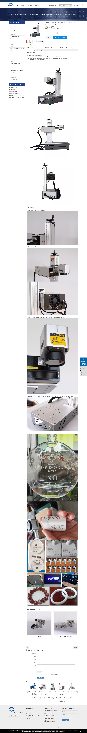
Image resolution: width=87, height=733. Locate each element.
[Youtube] (17, 715)
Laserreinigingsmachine (15, 63)
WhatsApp (83, 374)
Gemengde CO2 (13, 52)
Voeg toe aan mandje (61, 37)
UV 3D (12, 44)
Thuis (27, 710)
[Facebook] (9, 715)
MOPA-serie (13, 27)
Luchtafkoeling (13, 32)
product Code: (63, 47)
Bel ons (82, 372)
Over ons (28, 718)
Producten (28, 712)
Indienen (40, 677)
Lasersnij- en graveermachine (16, 48)
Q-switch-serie (13, 28)
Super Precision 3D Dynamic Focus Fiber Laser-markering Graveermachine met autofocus (71, 694)
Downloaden (28, 716)
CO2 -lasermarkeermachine (49, 716)
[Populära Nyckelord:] (71, 5)
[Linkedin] (13, 715)
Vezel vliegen (13, 58)
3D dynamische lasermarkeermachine (17, 41)
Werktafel (12, 81)
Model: (28, 47)
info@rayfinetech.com (16, 93)
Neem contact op (29, 720)
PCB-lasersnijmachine (14, 36)
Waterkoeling (13, 34)
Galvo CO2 (12, 54)
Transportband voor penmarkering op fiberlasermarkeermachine (18, 74)
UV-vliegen (12, 59)
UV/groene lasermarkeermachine (17, 30)
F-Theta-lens (13, 75)
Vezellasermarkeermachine (15, 25)
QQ (82, 370)
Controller (12, 72)
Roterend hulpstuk (14, 79)
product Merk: (46, 47)
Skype (82, 366)
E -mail (82, 368)
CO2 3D (12, 46)
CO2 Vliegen (13, 61)
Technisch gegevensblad (41, 50)
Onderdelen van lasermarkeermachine (17, 70)
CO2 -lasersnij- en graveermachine (50, 715)
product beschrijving (31, 50)
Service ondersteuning (30, 713)
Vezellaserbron (13, 77)
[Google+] (11, 715)
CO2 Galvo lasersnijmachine (49, 713)
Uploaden (39, 671)
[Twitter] (15, 715)
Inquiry (48, 37)
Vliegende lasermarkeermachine (16, 56)
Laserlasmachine (13, 65)
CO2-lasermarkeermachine (15, 38)
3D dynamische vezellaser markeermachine (51, 710)
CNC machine (12, 68)
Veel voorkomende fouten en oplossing (33, 715)
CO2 (11, 50)
